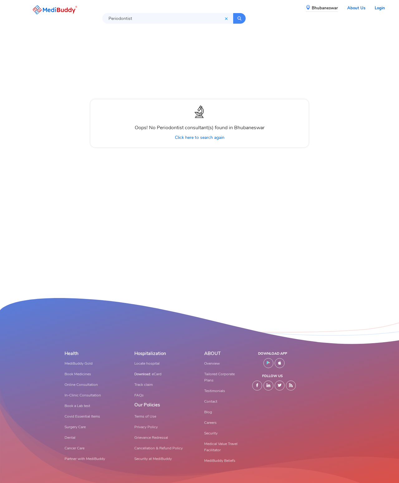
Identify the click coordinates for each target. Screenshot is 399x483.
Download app (272, 353)
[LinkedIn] (268, 386)
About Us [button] (356, 8)
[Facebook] (257, 386)
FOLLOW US (272, 376)
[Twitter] (280, 386)
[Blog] (291, 386)
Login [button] (380, 8)
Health (72, 354)
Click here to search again (199, 137)
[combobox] (167, 18)
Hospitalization (150, 354)
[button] (53, 10)
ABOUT (212, 354)
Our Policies (147, 405)
